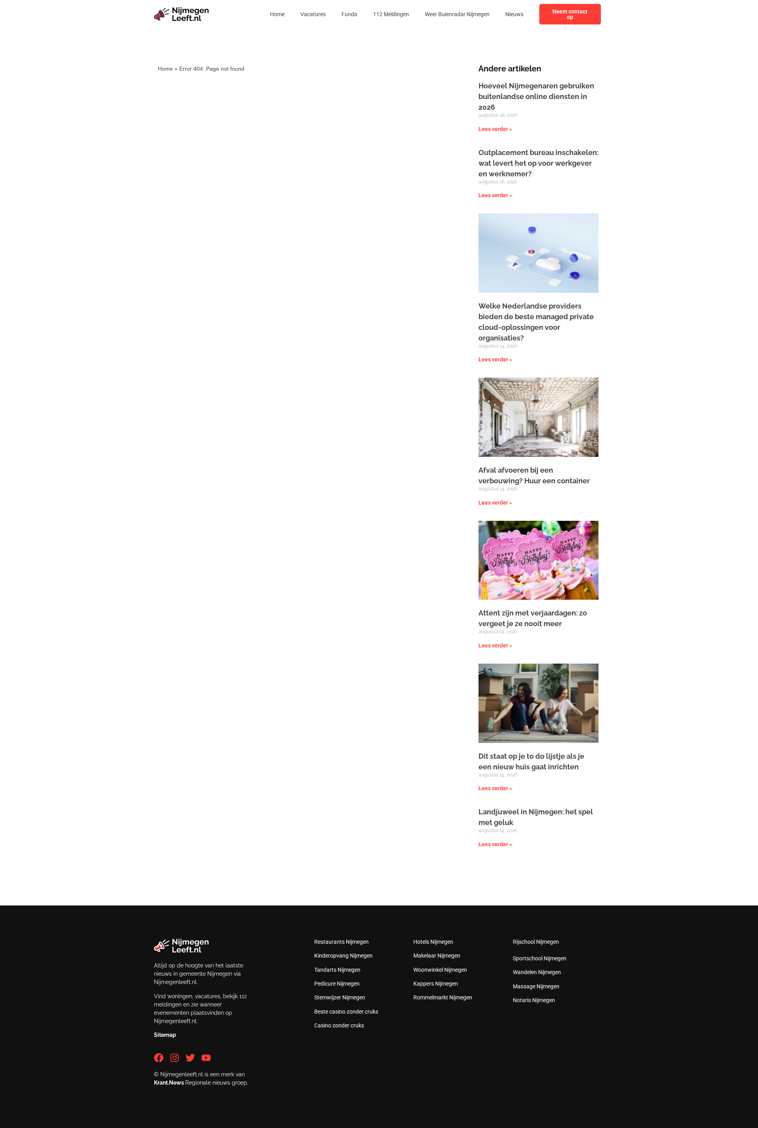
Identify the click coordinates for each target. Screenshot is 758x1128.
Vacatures (313, 14)
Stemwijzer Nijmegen (339, 997)
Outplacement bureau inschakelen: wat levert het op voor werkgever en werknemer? (538, 163)
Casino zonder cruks (339, 1025)
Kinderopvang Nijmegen (343, 955)
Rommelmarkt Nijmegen (442, 997)
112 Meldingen (391, 14)
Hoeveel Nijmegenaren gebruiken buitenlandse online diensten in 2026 (536, 96)
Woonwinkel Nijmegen (440, 970)
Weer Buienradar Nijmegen (457, 14)
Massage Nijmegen (536, 986)
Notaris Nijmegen (534, 1000)
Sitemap (165, 1035)
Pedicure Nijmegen (337, 983)
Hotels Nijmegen (433, 942)
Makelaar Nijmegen (436, 955)
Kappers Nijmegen (435, 983)
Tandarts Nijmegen (337, 970)
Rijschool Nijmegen (536, 942)
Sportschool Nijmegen (540, 958)
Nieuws (514, 14)
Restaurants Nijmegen (341, 942)
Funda (349, 14)
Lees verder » (495, 129)
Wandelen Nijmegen (537, 972)
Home (277, 14)
